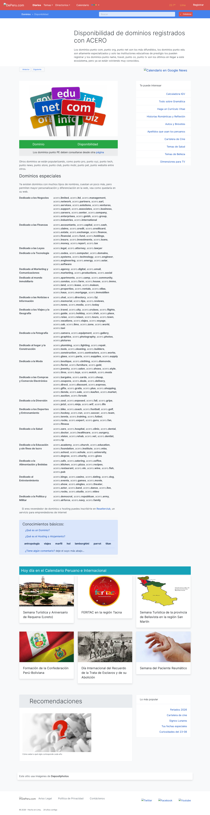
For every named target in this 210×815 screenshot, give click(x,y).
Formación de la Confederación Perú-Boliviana (46, 670)
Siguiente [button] (37, 69)
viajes (47, 543)
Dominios (26, 14)
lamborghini (82, 543)
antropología (32, 543)
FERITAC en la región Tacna (101, 612)
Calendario (82, 5)
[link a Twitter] (146, 800)
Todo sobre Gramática (172, 101)
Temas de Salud (176, 146)
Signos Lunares (178, 720)
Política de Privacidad (70, 798)
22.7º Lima (177, 5)
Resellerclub (104, 508)
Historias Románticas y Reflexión (166, 116)
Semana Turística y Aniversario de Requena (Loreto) (45, 615)
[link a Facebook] (165, 800)
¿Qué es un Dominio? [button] (37, 530)
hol (68, 543)
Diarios (36, 5)
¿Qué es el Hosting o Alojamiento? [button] (45, 536)
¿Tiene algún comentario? (40, 550)
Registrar (198, 4)
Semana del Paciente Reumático (163, 668)
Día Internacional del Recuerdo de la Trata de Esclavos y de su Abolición (104, 672)
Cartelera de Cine (175, 139)
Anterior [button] (26, 69)
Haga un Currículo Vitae (171, 108)
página (100, 152)
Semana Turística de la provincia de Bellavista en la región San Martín (163, 617)
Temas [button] (47, 5)
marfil (58, 543)
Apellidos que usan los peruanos (166, 131)
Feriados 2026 (178, 709)
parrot (97, 543)
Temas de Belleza (175, 154)
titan (108, 543)
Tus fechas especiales (174, 726)
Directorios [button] (61, 5)
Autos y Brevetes (175, 124)
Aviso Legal (45, 798)
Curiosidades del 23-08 (173, 731)
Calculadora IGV (176, 93)
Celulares (186, 14)
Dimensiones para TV (173, 161)
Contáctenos (97, 798)
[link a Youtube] (185, 800)
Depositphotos (60, 776)
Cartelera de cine (177, 715)
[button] (95, 5)
